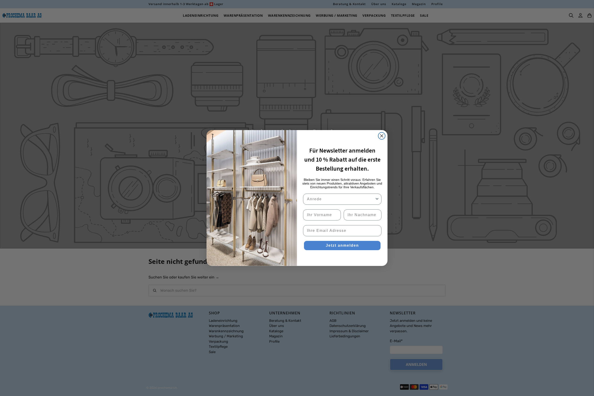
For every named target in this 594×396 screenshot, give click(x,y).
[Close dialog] (381, 135)
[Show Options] (377, 199)
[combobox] (341, 199)
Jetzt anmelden (342, 245)
